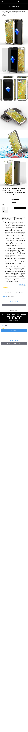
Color (14, 202)
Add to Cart (20, 208)
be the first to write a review (14, 304)
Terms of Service (21, 314)
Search (4, 314)
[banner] (14, 6)
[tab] (8, 292)
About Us (9, 314)
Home (3, 11)
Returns (14, 314)
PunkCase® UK (17, 320)
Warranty (19, 316)
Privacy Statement (11, 316)
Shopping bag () (23, 2)
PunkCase (14, 196)
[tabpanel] (14, 342)
